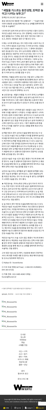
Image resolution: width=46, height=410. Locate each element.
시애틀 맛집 (23, 345)
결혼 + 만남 (23, 364)
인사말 (23, 334)
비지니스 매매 (23, 359)
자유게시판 (23, 362)
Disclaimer (24, 402)
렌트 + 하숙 (23, 356)
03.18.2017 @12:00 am (16, 17)
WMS (39, 402)
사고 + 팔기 (23, 354)
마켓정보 (23, 339)
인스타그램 (23, 378)
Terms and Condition (12, 402)
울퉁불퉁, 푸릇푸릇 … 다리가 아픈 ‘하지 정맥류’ (16, 294)
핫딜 (23, 342)
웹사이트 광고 (23, 373)
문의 (23, 370)
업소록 (23, 337)
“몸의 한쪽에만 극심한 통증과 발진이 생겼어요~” (17, 288)
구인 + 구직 (23, 351)
